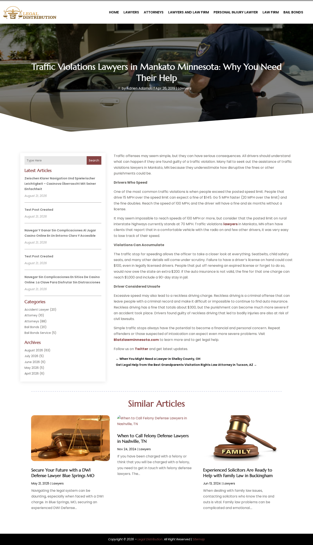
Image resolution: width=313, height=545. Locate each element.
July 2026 (31, 356)
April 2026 (31, 373)
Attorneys (154, 12)
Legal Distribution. (150, 539)
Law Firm (271, 12)
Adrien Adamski (140, 88)
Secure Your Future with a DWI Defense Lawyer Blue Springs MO (62, 472)
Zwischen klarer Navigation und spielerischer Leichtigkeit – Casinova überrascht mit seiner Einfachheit (60, 183)
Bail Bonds (293, 12)
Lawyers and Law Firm (188, 12)
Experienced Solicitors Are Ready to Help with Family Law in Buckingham (238, 472)
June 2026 (32, 362)
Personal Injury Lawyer (236, 12)
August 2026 (33, 350)
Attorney (30, 315)
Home (114, 12)
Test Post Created (38, 210)
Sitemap (199, 539)
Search (94, 160)
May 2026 (31, 368)
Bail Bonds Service (37, 333)
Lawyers (131, 12)
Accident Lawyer (36, 309)
